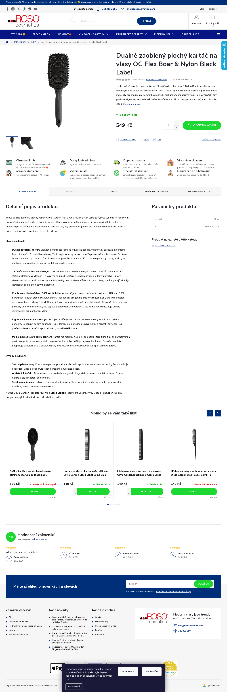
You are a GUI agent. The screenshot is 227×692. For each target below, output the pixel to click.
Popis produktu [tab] (27, 191)
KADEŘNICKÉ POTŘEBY (165, 246)
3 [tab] (113, 504)
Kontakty (13, 630)
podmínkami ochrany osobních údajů (173, 591)
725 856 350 (184, 630)
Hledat (146, 21)
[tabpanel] (33, 460)
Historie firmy (101, 621)
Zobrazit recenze (39, 539)
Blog (202, 9)
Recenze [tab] (70, 191)
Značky (98, 630)
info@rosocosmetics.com (190, 625)
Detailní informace (131, 104)
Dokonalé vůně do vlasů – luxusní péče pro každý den (68, 641)
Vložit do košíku (204, 125)
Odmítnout (128, 671)
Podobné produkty (198, 191)
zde (67, 679)
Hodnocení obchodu (19, 634)
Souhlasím (152, 671)
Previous (210, 413)
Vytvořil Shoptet (214, 685)
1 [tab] (108, 504)
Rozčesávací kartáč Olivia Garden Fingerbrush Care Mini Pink (68, 648)
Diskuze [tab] (114, 191)
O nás (98, 617)
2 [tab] (110, 504)
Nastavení (74, 686)
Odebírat (203, 583)
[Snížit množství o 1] (176, 127)
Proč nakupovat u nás (105, 626)
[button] (75, 490)
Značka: (211, 139)
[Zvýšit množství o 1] (176, 123)
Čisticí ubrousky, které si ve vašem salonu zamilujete (68, 627)
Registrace (212, 9)
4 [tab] (116, 504)
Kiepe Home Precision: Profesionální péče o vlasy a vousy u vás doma (69, 634)
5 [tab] (119, 504)
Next (218, 413)
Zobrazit (32, 491)
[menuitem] (17, 34)
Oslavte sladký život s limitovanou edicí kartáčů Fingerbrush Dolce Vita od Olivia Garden (69, 620)
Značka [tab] (156, 191)
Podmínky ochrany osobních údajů (25, 626)
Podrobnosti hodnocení (156, 79)
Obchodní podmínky (18, 621)
